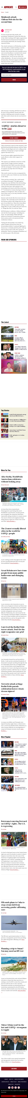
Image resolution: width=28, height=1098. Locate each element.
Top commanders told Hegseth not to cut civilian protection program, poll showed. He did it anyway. (21, 781)
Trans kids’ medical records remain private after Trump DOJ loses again (20, 331)
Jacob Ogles (4, 912)
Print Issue (17, 353)
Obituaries (17, 785)
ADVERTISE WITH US (5, 1081)
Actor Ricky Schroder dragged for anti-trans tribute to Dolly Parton (21, 348)
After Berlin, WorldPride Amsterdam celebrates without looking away (12, 479)
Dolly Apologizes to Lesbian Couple (16, 435)
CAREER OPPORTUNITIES (19, 1079)
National (17, 327)
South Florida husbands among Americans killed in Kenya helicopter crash (17, 416)
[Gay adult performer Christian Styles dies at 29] (7, 787)
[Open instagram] (19, 1087)
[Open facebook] (9, 1087)
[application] (14, 366)
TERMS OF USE (10, 1084)
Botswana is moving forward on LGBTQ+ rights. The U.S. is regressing (14, 823)
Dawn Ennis (4, 581)
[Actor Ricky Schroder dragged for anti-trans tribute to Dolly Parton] (7, 347)
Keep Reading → (11, 521)
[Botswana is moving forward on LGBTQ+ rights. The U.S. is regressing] (14, 839)
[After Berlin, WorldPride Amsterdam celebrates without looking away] (14, 494)
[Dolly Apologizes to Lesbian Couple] (4, 435)
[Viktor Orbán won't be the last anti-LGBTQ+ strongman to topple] (14, 1043)
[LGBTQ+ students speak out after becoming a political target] (7, 355)
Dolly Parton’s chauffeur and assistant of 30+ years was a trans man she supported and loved (20, 773)
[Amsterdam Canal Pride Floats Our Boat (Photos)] (4, 430)
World (6, 12)
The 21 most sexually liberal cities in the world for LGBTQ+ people (13, 531)
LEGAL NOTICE (17, 1084)
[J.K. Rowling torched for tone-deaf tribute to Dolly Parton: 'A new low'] (7, 761)
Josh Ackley (4, 829)
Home (2, 12)
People (16, 344)
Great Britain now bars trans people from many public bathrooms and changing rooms (14, 574)
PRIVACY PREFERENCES (22, 1081)
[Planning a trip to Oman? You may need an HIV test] (14, 964)
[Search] (16, 7)
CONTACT (6, 1079)
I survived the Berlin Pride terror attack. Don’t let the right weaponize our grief (13, 629)
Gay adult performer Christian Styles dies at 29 (21, 789)
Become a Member (14, 138)
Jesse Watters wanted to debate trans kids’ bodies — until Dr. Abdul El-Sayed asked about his (20, 747)
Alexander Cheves (5, 635)
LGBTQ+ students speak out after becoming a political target (20, 357)
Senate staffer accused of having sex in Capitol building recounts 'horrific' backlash (17, 426)
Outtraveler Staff (9, 29)
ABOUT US (11, 1079)
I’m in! (14, 80)
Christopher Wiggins (5, 694)
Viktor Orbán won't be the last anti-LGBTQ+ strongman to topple (14, 1027)
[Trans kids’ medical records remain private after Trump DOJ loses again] (7, 329)
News (16, 336)
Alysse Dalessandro (5, 484)
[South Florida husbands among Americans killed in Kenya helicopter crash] (4, 415)
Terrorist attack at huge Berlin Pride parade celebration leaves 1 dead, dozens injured (12, 688)
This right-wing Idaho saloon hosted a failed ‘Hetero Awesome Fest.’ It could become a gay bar (20, 755)
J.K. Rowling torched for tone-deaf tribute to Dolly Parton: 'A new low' (21, 763)
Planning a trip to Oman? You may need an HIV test (12, 949)
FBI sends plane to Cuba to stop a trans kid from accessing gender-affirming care (13, 906)
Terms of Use (3, 1092)
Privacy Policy (22, 1090)
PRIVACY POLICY (13, 1081)
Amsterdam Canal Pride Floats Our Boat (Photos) (17, 430)
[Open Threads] (15, 1087)
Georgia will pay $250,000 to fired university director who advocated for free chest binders (20, 340)
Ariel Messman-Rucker (6, 536)
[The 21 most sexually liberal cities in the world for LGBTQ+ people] (14, 546)
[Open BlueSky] (12, 1087)
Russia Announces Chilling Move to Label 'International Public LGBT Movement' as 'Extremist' (17, 421)
